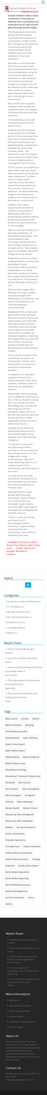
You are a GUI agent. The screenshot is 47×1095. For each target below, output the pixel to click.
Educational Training (15, 770)
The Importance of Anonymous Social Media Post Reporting (22, 684)
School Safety (16, 1027)
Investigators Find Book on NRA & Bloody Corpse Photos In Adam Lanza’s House (23, 545)
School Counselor (32, 846)
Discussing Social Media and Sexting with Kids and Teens (21, 697)
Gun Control (24, 782)
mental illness (30, 808)
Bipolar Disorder (13, 725)
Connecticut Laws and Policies (22, 601)
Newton (9, 827)
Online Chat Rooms (14, 833)
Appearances (16, 1016)
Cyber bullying (30, 738)
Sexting (36, 859)
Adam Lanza (11, 718)
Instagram (30, 795)
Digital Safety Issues (15, 763)
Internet (9, 801)
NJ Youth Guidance (26, 827)
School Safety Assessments (18, 853)
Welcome (14, 1000)
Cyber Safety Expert (15, 750)
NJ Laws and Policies (17, 611)
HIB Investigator (13, 795)
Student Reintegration (16, 891)
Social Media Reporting (16, 878)
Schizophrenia (12, 846)
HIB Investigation (30, 789)
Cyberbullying (12, 738)
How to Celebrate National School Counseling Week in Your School (23, 671)
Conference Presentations (22, 1021)
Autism (35, 718)
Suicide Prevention (14, 897)
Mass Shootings (25, 801)
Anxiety (25, 718)
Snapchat (10, 865)
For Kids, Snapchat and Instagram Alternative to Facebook (21, 551)
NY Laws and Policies (18, 617)
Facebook (10, 782)
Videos (10, 632)
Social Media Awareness (17, 872)
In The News (13, 606)
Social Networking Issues (17, 885)
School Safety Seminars (17, 859)
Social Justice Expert (28, 865)
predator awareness (15, 840)
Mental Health (12, 808)
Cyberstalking (12, 757)
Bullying (30, 725)
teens (31, 897)
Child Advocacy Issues (16, 731)
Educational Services (20, 1005)
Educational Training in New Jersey (22, 776)
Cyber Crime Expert (15, 744)
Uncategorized (14, 627)
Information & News (19, 1010)
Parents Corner (14, 622)
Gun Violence (12, 789)
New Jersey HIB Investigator (19, 821)
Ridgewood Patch (29, 11)
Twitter (8, 904)
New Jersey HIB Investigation (19, 814)
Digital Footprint (31, 757)
